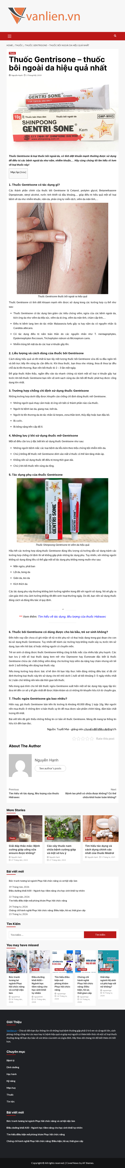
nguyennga (61, 993)
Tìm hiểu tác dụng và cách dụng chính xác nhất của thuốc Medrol (99, 849)
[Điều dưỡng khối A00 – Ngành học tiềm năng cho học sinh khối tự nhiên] (39, 961)
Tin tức (13, 969)
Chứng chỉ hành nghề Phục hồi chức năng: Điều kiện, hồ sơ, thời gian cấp (47, 910)
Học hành (59, 969)
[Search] (115, 36)
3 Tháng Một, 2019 (33, 75)
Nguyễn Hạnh (17, 75)
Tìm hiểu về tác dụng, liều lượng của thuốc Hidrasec (72, 616)
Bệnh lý (10, 1060)
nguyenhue (15, 997)
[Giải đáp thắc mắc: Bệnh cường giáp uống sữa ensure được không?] (24, 828)
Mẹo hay (11, 1087)
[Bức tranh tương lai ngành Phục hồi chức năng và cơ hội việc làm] (17, 961)
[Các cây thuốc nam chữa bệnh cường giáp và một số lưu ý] (62, 828)
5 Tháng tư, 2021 (108, 857)
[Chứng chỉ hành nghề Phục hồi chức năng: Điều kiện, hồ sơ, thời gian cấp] (85, 961)
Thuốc (12, 53)
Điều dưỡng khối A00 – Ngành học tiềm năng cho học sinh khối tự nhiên (47, 890)
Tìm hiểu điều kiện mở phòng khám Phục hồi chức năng (38, 900)
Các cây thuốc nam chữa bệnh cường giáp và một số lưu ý (61, 849)
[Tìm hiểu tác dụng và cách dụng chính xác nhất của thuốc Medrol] (101, 828)
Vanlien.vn (12, 1030)
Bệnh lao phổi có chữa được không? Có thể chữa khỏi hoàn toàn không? (90, 793)
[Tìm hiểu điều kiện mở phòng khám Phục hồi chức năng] (62, 961)
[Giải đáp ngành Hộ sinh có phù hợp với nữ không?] (108, 961)
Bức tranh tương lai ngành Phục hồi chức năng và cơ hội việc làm (43, 880)
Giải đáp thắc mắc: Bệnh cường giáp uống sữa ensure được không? (24, 849)
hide (23, 172)
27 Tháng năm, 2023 (19, 860)
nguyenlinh (38, 997)
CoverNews (72, 1162)
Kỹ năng (11, 1081)
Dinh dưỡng (13, 1067)
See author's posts (50, 768)
